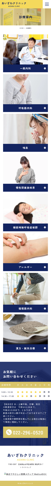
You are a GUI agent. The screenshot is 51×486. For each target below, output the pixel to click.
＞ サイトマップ (25, 467)
